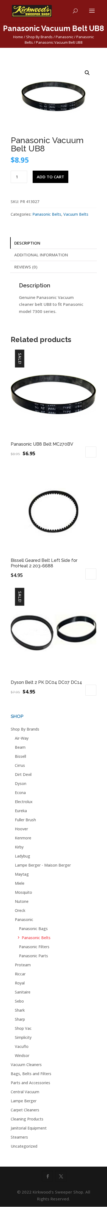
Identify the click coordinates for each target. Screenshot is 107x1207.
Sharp (20, 1019)
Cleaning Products (27, 1119)
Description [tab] (27, 243)
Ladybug (22, 856)
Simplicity (23, 1037)
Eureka (21, 810)
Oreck (20, 910)
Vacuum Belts (75, 214)
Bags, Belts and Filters (31, 1073)
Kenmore (23, 837)
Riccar (20, 973)
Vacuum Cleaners (26, 1064)
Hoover (21, 828)
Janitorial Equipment (29, 1128)
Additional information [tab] (41, 254)
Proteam (23, 964)
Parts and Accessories (30, 1082)
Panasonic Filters (34, 946)
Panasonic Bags (33, 928)
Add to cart (50, 176)
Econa (20, 792)
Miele (19, 883)
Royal (20, 983)
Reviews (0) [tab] (25, 267)
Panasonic (64, 36)
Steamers (19, 1137)
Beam (20, 747)
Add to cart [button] (90, 451)
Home (18, 36)
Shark (20, 1010)
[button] (87, 73)
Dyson (20, 783)
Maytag (22, 874)
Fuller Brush (25, 819)
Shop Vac (23, 1028)
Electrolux (24, 801)
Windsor (22, 1055)
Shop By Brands (39, 36)
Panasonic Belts (46, 214)
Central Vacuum (25, 1091)
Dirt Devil (23, 774)
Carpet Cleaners (25, 1109)
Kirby (19, 847)
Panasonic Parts (33, 955)
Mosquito (23, 892)
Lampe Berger (23, 1100)
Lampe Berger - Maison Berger (43, 865)
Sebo (19, 1001)
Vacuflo (22, 1046)
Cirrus (20, 765)
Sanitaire (22, 992)
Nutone (22, 901)
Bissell (20, 756)
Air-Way (22, 738)
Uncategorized (24, 1146)
